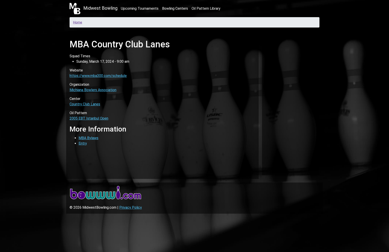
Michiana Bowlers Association (93, 90)
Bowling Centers (175, 8)
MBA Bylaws (88, 138)
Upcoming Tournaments (139, 8)
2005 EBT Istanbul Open (89, 118)
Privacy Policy (130, 207)
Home (77, 22)
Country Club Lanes (85, 104)
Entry (83, 143)
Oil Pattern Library (206, 8)
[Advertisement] (291, 102)
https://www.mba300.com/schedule (98, 76)
